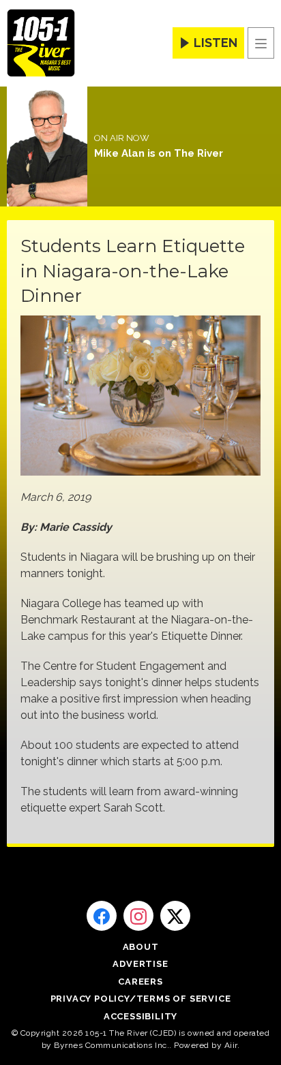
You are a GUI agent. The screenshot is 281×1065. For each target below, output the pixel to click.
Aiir (230, 1045)
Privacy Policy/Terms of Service (140, 998)
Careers (140, 981)
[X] (175, 916)
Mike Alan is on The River (158, 153)
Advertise (140, 964)
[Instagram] (138, 916)
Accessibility (140, 1016)
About (141, 947)
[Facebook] (102, 916)
